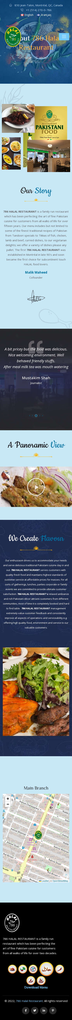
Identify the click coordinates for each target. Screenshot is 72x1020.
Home (27, 58)
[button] (36, 487)
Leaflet (45, 880)
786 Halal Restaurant (29, 1001)
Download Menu (36, 987)
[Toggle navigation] (64, 36)
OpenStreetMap (60, 880)
